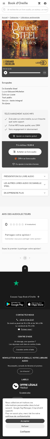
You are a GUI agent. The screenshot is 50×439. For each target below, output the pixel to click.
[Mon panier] (39, 3)
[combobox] (25, 9)
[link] (25, 158)
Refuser (25, 426)
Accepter (25, 421)
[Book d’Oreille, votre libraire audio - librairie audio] (18, 3)
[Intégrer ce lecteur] (45, 73)
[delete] (25, 268)
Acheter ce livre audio (26, 152)
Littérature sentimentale (30, 17)
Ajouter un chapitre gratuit (26, 136)
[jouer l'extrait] (5, 72)
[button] (25, 176)
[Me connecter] (45, 3)
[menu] (4, 3)
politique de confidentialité (17, 416)
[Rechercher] (4, 9)
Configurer (25, 431)
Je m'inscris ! (25, 371)
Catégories (14, 17)
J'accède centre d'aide (25, 349)
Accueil (5, 17)
